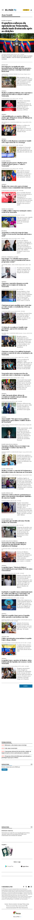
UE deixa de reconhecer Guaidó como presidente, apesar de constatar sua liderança (15, 329)
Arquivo (4, 844)
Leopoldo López (5, 636)
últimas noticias (6, 742)
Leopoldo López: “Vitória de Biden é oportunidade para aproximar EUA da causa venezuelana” (17, 569)
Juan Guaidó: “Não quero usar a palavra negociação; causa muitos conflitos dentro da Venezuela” (16, 420)
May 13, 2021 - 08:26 (18, 145)
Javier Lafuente (15, 264)
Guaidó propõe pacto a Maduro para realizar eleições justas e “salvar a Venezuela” (14, 164)
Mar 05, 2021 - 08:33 (20, 311)
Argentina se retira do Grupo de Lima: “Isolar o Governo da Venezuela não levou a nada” (17, 234)
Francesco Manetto (6, 357)
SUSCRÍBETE (26, 10)
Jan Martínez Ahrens (6, 264)
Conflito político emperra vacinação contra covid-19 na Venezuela (16, 211)
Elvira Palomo (24, 619)
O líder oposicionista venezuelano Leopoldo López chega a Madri (17, 639)
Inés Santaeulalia (5, 122)
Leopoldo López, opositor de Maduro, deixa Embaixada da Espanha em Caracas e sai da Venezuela (17, 662)
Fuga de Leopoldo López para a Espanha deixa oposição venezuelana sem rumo (16, 616)
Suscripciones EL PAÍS (22, 905)
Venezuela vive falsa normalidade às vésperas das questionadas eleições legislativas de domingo (14, 544)
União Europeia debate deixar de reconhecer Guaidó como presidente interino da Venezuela (14, 397)
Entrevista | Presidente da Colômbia (10, 257)
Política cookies (25, 904)
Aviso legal (20, 904)
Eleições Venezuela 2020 (7, 468)
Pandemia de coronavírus (7, 209)
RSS (17, 907)
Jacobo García (5, 74)
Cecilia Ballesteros (6, 573)
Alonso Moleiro (5, 98)
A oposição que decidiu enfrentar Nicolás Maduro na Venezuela (16, 521)
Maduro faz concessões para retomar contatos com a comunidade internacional (16, 187)
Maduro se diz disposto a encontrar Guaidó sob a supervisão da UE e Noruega (16, 141)
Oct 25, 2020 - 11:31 (26, 642)
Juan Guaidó (7, 15)
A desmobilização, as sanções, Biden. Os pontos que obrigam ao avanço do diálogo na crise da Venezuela (17, 118)
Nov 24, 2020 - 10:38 (19, 573)
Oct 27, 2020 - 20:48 (19, 598)
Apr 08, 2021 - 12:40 (20, 215)
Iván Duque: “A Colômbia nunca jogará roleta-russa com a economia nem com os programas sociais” (16, 260)
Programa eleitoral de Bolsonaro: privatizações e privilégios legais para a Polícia (16, 756)
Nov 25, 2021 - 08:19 (19, 54)
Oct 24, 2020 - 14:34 (24, 666)
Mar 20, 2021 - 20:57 (18, 289)
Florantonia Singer (14, 122)
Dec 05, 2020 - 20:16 (16, 500)
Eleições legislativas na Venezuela (10, 444)
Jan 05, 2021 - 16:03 (23, 357)
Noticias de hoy (25, 907)
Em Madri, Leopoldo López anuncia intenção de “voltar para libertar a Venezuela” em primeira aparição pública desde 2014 (17, 593)
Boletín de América (7, 830)
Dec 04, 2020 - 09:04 (18, 525)
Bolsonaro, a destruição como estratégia (16, 745)
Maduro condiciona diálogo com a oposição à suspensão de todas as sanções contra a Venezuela (17, 94)
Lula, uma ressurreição (11, 748)
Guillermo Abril (5, 333)
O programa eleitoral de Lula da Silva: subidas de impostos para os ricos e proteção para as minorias (16, 752)
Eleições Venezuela (6, 161)
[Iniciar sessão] (31, 10)
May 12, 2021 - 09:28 (18, 168)
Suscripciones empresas (11, 907)
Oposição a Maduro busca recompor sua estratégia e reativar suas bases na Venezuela (15, 447)
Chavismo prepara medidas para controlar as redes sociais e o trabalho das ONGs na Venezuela (16, 307)
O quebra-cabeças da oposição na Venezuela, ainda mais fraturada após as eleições (17, 27)
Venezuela (4, 91)
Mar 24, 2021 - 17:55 (19, 238)
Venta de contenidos (13, 904)
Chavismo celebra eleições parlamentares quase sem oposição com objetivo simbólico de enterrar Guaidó (16, 496)
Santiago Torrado (13, 74)
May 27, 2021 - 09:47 (18, 98)
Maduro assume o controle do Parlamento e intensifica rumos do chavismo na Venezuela (17, 471)
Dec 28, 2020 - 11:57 (19, 377)
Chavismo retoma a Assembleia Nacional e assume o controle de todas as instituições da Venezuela (17, 353)
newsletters (5, 764)
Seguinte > (25, 686)
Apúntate (4, 769)
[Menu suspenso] (3, 10)
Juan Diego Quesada (6, 54)
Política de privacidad (10, 905)
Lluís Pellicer (5, 401)
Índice (20, 907)
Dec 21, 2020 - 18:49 (17, 401)
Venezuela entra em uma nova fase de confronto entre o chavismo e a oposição (16, 374)
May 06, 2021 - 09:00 (18, 190)
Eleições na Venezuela (7, 20)
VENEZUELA (4, 114)
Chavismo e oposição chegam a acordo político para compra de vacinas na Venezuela (15, 285)
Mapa (16, 905)
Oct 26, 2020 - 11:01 (13, 620)
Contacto (6, 904)
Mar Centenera (5, 238)
